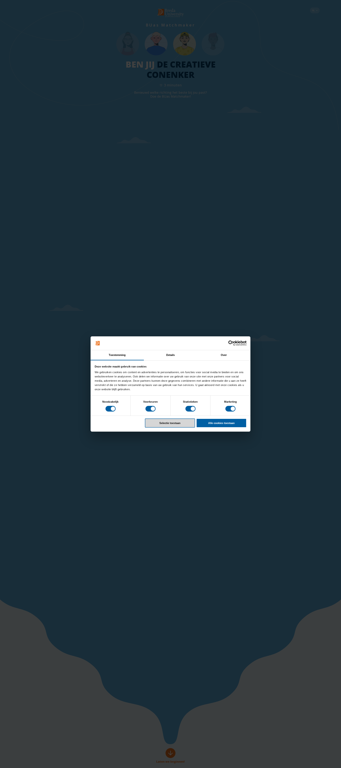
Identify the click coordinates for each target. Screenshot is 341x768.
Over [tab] (224, 354)
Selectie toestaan (169, 423)
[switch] (150, 409)
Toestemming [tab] (117, 354)
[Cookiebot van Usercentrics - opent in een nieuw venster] (231, 343)
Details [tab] (170, 354)
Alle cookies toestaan (221, 423)
